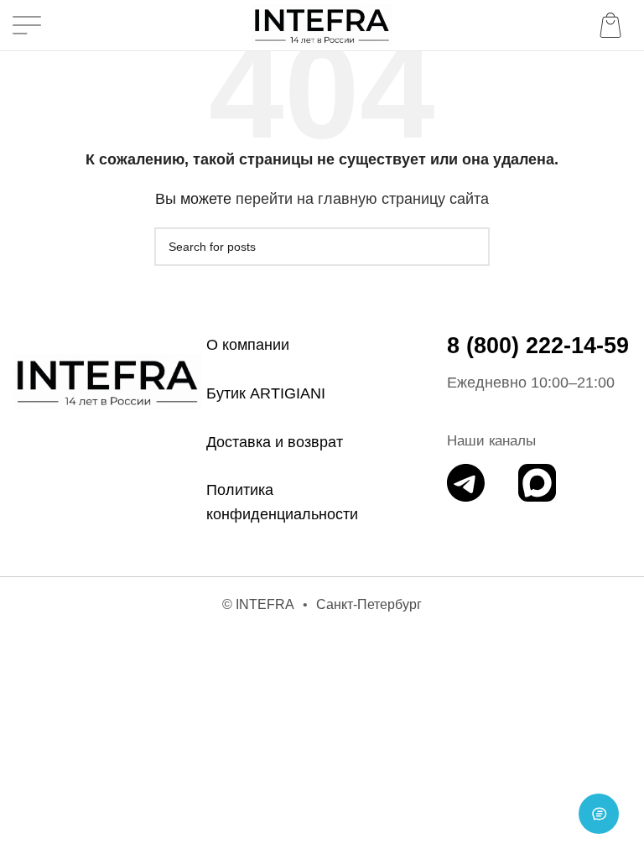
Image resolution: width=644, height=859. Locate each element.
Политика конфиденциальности (282, 502)
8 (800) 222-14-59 (538, 345)
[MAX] (537, 483)
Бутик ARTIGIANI (265, 393)
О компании (247, 344)
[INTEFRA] (107, 381)
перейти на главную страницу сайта (362, 198)
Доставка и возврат (274, 442)
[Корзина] (614, 25)
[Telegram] (466, 483)
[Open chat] (599, 814)
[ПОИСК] (470, 246)
